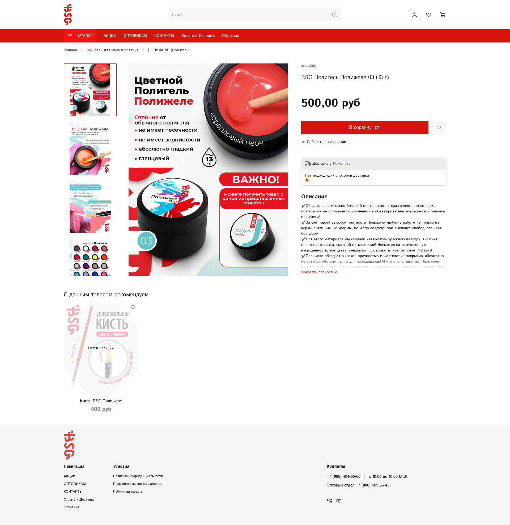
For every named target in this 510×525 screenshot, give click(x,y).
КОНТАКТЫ (164, 36)
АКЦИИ (110, 36)
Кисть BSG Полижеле (101, 401)
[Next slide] (90, 269)
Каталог (84, 36)
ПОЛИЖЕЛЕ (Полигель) (169, 50)
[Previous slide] (132, 169)
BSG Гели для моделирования (112, 50)
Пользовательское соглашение (137, 483)
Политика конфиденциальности (138, 476)
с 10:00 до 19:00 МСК (388, 477)
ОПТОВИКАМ (135, 36)
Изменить (341, 163)
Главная (70, 50)
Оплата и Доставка (198, 36)
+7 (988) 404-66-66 (343, 477)
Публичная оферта (128, 491)
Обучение (230, 36)
